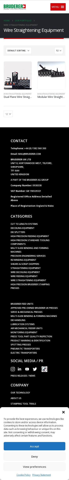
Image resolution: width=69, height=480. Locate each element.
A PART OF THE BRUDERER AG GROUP (30, 179)
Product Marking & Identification (30, 340)
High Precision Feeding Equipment (30, 236)
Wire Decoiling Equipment (25, 272)
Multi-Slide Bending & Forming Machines (34, 316)
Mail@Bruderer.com (29, 153)
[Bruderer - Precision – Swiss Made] (15, 7)
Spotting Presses (21, 344)
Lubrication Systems (23, 324)
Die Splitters (18, 232)
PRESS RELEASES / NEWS (23, 375)
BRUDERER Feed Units (22, 303)
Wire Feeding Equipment (24, 276)
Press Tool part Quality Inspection (31, 336)
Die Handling (18, 320)
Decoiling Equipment (22, 227)
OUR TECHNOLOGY (20, 392)
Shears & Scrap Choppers (25, 263)
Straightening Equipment (26, 268)
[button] (63, 412)
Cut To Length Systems (24, 223)
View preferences (34, 467)
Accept (34, 446)
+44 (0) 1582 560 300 (35, 148)
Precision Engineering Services (28, 255)
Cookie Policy (24, 474)
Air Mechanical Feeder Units (27, 328)
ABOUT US (16, 398)
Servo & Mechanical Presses (27, 311)
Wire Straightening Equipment (17, 94)
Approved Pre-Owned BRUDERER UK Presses (34, 307)
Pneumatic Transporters (25, 348)
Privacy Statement (41, 474)
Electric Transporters (24, 352)
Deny (34, 456)
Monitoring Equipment (24, 332)
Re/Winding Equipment (23, 259)
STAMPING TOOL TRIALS (23, 403)
